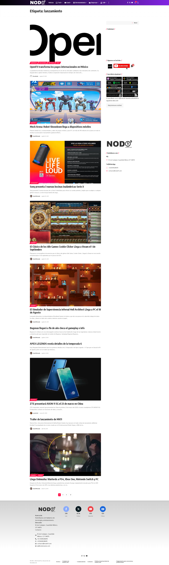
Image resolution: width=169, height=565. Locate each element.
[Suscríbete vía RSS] (130, 95)
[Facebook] (128, 2)
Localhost (34, 182)
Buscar (135, 23)
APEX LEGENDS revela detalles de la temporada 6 (56, 343)
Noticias (51, 63)
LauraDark (35, 413)
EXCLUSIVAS (43, 63)
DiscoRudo (35, 76)
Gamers (33, 242)
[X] (130, 2)
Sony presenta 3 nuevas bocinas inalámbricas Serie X (57, 186)
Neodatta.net (33, 562)
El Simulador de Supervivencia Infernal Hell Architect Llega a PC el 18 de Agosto (65, 311)
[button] (108, 2)
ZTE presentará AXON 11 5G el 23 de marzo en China (56, 403)
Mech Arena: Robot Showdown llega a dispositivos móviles (60, 126)
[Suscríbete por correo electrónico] (114, 95)
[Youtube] (91, 511)
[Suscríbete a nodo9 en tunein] (130, 91)
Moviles (33, 123)
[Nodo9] (38, 2)
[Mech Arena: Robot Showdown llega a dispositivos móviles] (65, 102)
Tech (58, 63)
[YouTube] (132, 2)
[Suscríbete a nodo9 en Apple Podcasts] (114, 78)
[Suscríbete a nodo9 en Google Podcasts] (130, 78)
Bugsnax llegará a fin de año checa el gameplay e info (57, 328)
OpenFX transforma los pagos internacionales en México (59, 66)
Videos (40, 475)
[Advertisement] (122, 44)
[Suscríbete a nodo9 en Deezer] (114, 91)
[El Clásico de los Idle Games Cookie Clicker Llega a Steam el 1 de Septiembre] (65, 222)
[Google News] (103, 511)
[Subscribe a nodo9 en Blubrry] (130, 87)
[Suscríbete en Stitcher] (114, 87)
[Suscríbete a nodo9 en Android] (130, 83)
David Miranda (36, 136)
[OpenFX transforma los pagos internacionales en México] (65, 42)
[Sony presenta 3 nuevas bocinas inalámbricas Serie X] (65, 162)
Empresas (34, 63)
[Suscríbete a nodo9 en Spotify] (114, 83)
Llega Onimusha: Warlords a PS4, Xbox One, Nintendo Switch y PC (64, 479)
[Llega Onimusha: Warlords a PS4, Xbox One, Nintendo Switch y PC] (65, 454)
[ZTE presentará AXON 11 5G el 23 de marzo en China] (65, 379)
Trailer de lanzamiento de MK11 (46, 419)
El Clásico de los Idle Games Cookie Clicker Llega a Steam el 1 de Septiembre (62, 248)
